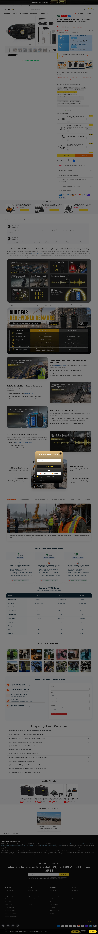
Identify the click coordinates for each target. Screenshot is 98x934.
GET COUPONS (49, 466)
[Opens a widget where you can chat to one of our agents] (93, 931)
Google (44, 473)
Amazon (56, 473)
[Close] (60, 453)
